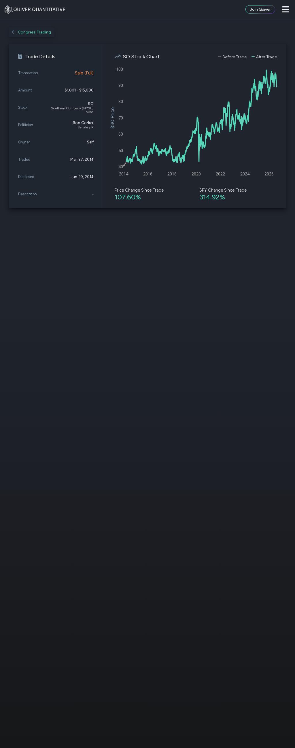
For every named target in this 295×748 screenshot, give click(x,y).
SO (91, 103)
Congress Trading (34, 32)
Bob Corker (83, 122)
